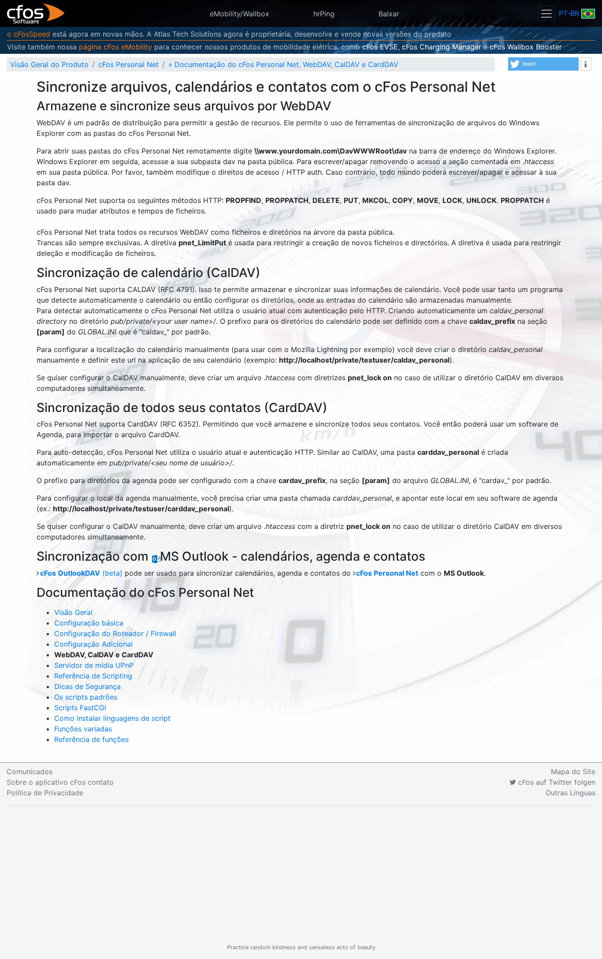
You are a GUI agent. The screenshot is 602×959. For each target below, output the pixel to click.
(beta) (81, 573)
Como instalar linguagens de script (112, 718)
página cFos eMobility (115, 46)
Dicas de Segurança (87, 686)
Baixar (389, 13)
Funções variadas (83, 728)
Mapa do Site (573, 771)
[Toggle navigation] (546, 13)
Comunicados (29, 771)
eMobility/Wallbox (239, 13)
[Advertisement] (301, 874)
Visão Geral (73, 612)
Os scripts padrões (85, 697)
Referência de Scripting (93, 675)
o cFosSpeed (28, 34)
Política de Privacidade (45, 792)
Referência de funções (91, 739)
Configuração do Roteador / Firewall (115, 633)
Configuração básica (88, 622)
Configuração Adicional (93, 644)
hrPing (323, 13)
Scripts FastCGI (80, 707)
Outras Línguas (570, 792)
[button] (543, 64)
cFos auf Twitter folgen (555, 782)
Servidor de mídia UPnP (94, 665)
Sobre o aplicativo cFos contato (60, 782)
